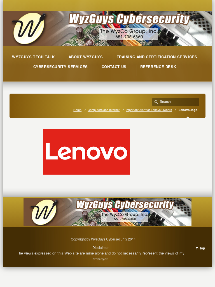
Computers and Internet (104, 110)
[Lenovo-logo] (107, 152)
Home (77, 110)
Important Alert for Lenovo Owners (149, 110)
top (202, 248)
